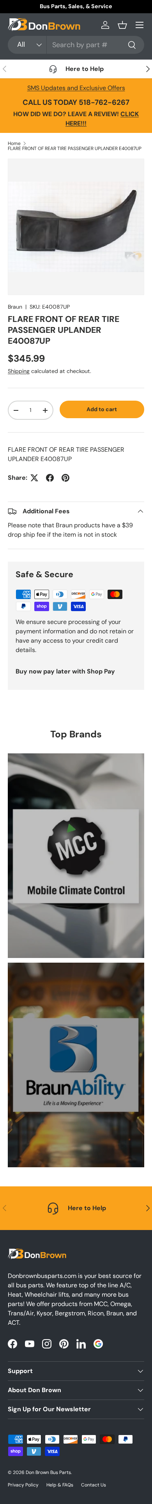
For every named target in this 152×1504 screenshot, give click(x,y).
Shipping (19, 371)
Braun (15, 306)
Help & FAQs (59, 1485)
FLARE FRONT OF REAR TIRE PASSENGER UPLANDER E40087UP (74, 148)
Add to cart (102, 409)
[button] (122, 25)
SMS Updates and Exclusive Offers (76, 88)
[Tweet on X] (34, 478)
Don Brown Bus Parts (48, 1472)
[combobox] (76, 45)
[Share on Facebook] (50, 478)
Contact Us (93, 1485)
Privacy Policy (23, 1485)
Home (14, 143)
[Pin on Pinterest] (65, 478)
